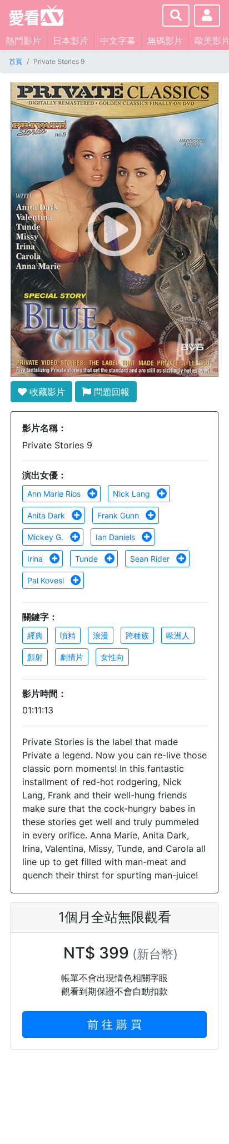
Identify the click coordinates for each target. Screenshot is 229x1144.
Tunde (87, 558)
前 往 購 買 (114, 1024)
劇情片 (71, 657)
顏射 (35, 657)
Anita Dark (47, 515)
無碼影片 (165, 40)
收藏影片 (46, 391)
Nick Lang (132, 493)
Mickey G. (46, 537)
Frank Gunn (119, 515)
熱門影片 (23, 40)
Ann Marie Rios (55, 493)
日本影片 (70, 40)
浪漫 (100, 635)
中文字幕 (118, 40)
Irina (36, 558)
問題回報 (110, 391)
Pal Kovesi (46, 580)
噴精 (68, 635)
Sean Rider (151, 558)
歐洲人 (178, 635)
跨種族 (137, 635)
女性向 (112, 657)
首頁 (15, 61)
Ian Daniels (116, 537)
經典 (35, 635)
